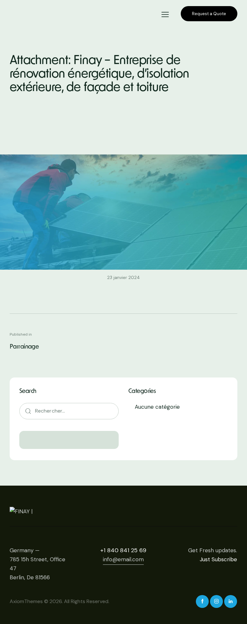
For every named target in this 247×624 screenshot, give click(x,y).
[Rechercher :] (69, 410)
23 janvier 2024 (123, 277)
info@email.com (123, 559)
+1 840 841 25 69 (123, 550)
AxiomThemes (26, 601)
